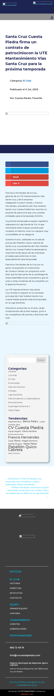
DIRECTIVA (15, 588)
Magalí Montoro (30, 441)
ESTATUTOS (16, 593)
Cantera (12, 371)
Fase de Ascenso (16, 387)
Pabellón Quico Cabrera (22, 448)
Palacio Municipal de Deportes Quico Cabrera (29, 664)
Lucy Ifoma (14, 440)
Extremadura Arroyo (16, 434)
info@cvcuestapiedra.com (25, 655)
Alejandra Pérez (15, 422)
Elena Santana (29, 431)
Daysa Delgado (14, 431)
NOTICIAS (15, 571)
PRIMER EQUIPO (18, 608)
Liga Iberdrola (15, 394)
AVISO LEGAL (31, 685)
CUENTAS (15, 624)
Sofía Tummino (14, 453)
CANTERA (15, 613)
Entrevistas (14, 383)
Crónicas (12, 375)
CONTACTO (16, 598)
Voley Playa (14, 410)
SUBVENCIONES (18, 629)
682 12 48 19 (17, 647)
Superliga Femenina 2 (19, 406)
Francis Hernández (23, 437)
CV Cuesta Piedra (25, 427)
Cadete (42, 422)
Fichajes (12, 391)
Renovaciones (15, 402)
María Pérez (30, 443)
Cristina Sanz (14, 424)
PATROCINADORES (21, 635)
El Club (27, 80)
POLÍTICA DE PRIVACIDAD (20, 682)
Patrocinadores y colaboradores (24, 398)
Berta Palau (30, 421)
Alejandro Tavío (27, 694)
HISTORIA (15, 583)
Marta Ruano (15, 443)
